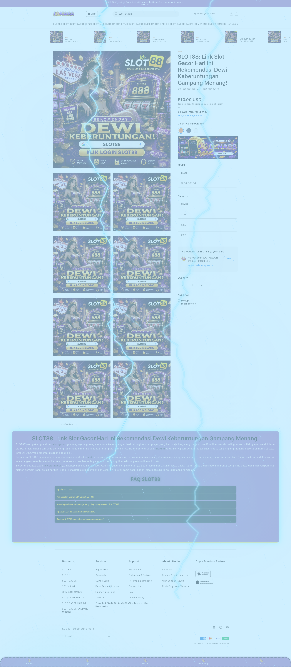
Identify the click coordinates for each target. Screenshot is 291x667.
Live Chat (261, 663)
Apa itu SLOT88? (65, 489)
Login (87, 663)
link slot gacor (52, 465)
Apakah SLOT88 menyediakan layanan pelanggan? (80, 519)
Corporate (101, 575)
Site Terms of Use (138, 603)
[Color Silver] (196, 130)
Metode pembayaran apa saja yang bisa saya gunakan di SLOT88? (88, 504)
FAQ (131, 592)
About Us (167, 569)
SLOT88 (57, 24)
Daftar (145, 663)
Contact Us (135, 586)
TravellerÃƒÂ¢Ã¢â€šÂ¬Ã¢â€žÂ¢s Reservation (113, 605)
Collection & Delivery (140, 575)
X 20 (183, 235)
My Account (135, 569)
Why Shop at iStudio (173, 581)
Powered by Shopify (219, 644)
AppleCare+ (101, 569)
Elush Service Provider (107, 586)
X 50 (183, 224)
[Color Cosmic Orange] (181, 131)
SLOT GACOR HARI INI (156, 24)
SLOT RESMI (215, 24)
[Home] (63, 14)
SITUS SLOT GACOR (132, 24)
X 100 (184, 214)
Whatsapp (203, 663)
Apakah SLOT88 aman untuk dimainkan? (76, 512)
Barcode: (201, 89)
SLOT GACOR (77, 24)
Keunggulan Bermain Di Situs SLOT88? (75, 497)
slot (89, 457)
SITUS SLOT (92, 24)
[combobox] (145, 14)
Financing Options (105, 592)
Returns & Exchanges (140, 581)
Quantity (183, 277)
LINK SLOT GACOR (110, 24)
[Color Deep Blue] (188, 130)
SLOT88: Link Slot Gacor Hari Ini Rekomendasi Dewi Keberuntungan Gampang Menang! (145, 3)
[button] (57, 24)
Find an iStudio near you (175, 575)
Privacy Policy (136, 597)
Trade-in (100, 597)
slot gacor (59, 444)
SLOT (66, 24)
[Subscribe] (108, 636)
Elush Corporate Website (175, 586)
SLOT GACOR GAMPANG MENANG (188, 24)
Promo (29, 663)
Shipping (196, 104)
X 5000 (185, 204)
